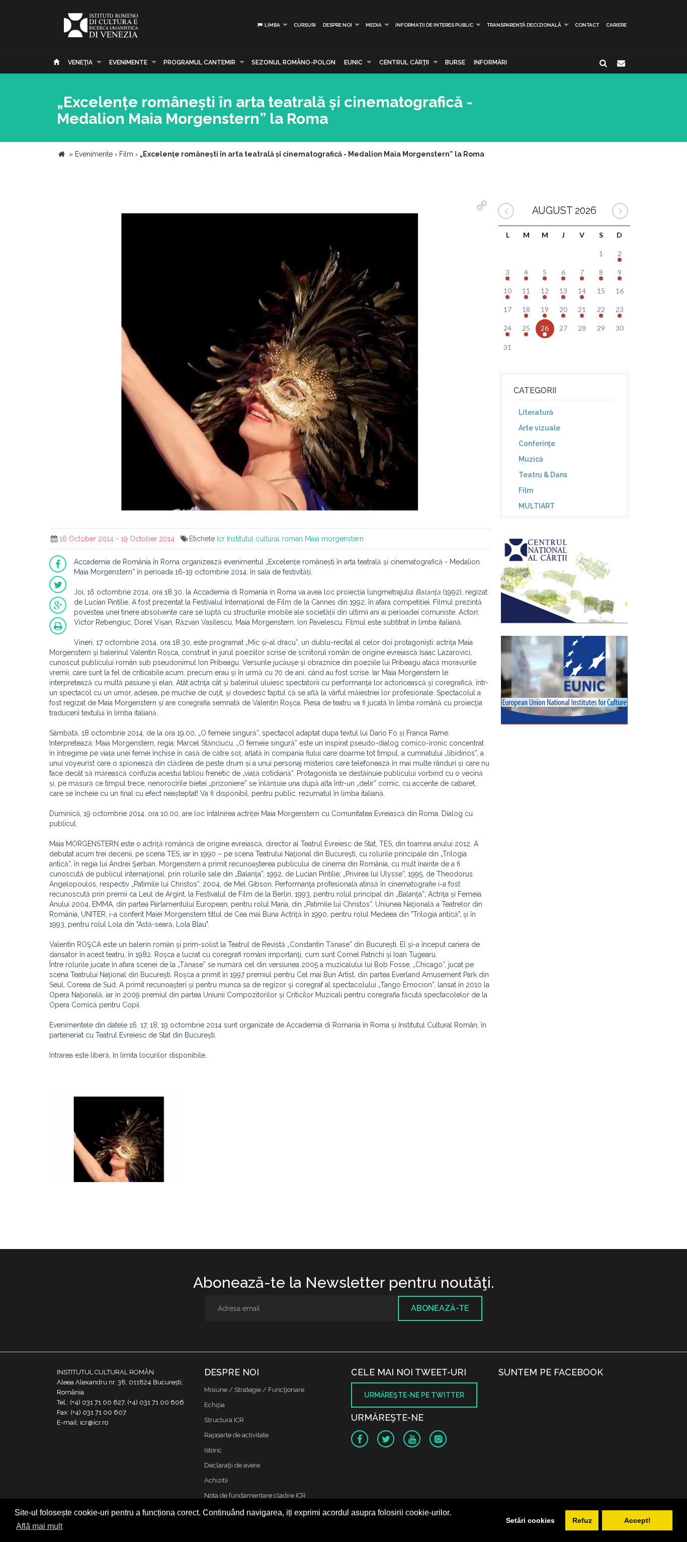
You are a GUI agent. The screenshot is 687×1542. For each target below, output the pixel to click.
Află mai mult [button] (39, 1526)
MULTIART (537, 506)
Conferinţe (537, 443)
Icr (221, 539)
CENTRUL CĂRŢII (404, 62)
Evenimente (128, 62)
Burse (455, 62)
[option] (119, 1138)
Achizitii (216, 1480)
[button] (482, 205)
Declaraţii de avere (232, 1465)
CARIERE (616, 25)
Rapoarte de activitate (236, 1435)
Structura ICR (224, 1420)
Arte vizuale (539, 428)
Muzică (531, 459)
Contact (587, 25)
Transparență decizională (524, 25)
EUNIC (353, 62)
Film (526, 490)
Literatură (536, 412)
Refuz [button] (582, 1520)
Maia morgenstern (334, 539)
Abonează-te (440, 1308)
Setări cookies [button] (530, 1520)
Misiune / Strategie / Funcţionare (254, 1389)
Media (374, 25)
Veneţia (80, 62)
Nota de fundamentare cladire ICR (255, 1495)
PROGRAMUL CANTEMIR (199, 62)
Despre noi (337, 25)
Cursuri (305, 25)
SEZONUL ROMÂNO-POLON (293, 62)
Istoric (213, 1450)
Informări (490, 62)
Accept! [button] (637, 1520)
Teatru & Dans (543, 475)
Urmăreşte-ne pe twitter (414, 1395)
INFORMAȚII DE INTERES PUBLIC (434, 25)
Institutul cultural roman (265, 539)
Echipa (214, 1405)
